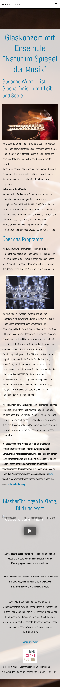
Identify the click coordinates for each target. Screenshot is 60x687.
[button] (30, 531)
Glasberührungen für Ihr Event (24, 519)
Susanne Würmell (20, 81)
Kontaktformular (30, 641)
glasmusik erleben (10, 4)
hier (51, 474)
